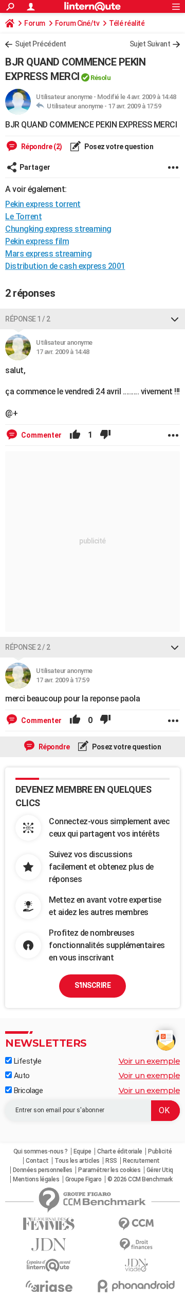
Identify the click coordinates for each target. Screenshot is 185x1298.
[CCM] (136, 1223)
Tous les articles (77, 1160)
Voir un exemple (149, 1061)
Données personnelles (42, 1170)
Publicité (160, 1151)
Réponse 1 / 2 (27, 319)
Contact (37, 1160)
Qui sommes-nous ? (40, 1151)
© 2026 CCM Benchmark (140, 1179)
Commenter (41, 435)
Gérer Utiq (159, 1170)
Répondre (53, 747)
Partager (35, 167)
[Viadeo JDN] (136, 1265)
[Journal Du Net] (48, 1244)
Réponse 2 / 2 (27, 647)
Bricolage (27, 1090)
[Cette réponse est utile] (75, 435)
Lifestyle (26, 1061)
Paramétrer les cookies (109, 1170)
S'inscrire (92, 985)
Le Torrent (23, 216)
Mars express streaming (48, 254)
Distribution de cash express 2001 (65, 266)
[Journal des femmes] (48, 1223)
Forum (34, 23)
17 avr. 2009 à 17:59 (134, 106)
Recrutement (141, 1160)
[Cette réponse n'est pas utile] (105, 435)
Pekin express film (37, 241)
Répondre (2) (41, 146)
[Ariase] (48, 1286)
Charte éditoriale (119, 1151)
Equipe (82, 1151)
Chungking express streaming (58, 229)
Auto (21, 1075)
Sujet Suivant (150, 44)
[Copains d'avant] (48, 1265)
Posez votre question (118, 146)
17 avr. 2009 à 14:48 (62, 352)
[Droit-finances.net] (136, 1244)
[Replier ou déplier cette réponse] (174, 319)
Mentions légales (36, 1179)
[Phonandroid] (136, 1285)
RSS (111, 1160)
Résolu (100, 78)
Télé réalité (126, 23)
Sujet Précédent (40, 44)
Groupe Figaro (83, 1179)
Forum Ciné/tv (77, 23)
